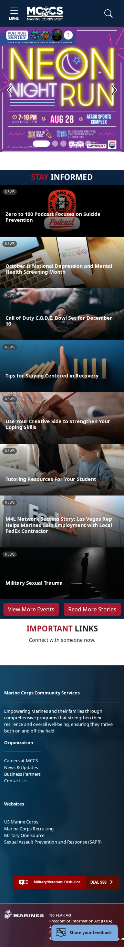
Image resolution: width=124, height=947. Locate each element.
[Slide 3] (63, 143)
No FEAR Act (60, 915)
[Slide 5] (80, 143)
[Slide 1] (41, 143)
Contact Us (15, 780)
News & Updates (21, 767)
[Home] (45, 13)
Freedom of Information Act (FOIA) (80, 920)
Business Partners (22, 774)
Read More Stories (92, 609)
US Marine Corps (21, 822)
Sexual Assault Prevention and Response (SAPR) (53, 842)
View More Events (31, 609)
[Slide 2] (55, 143)
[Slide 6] (88, 143)
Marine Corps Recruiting (29, 829)
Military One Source (24, 835)
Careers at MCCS (21, 760)
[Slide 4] (72, 143)
